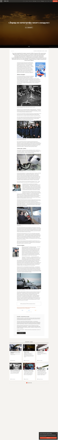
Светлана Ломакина (27, 360)
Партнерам (30, 1)
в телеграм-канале (19, 308)
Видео (46, 1)
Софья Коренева (13, 360)
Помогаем (38, 1)
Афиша (48, 1)
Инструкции (42, 1)
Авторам (27, 1)
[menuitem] (1, 1)
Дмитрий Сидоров (40, 360)
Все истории (34, 1)
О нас (24, 1)
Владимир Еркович (29, 24)
